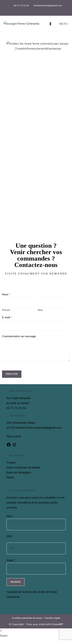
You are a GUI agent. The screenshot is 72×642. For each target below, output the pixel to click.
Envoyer (12, 374)
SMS (9, 536)
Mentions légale (52, 618)
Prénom (6, 310)
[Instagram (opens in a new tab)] (38, 9)
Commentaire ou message (19, 336)
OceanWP (57, 624)
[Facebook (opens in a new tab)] (34, 9)
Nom (6, 294)
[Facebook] (8, 446)
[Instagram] (14, 446)
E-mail (7, 317)
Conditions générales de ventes (27, 618)
